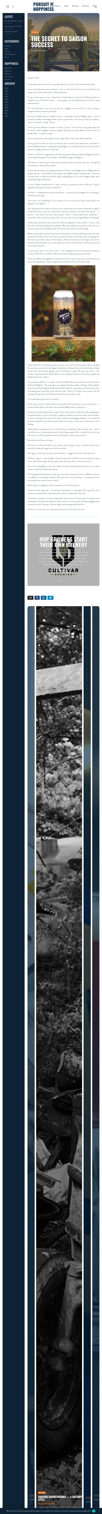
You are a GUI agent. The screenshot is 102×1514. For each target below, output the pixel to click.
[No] (100, 1511)
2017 (6, 113)
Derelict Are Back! (11, 31)
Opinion (7, 51)
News (6, 48)
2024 (7, 93)
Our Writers (9, 76)
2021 (6, 102)
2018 (6, 110)
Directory (85, 6)
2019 (6, 107)
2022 (6, 99)
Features (57, 6)
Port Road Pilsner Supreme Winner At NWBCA (14, 21)
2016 (6, 116)
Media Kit (94, 7)
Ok (94, 1511)
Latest (66, 6)
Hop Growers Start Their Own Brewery (14, 26)
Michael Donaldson (40, 50)
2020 (7, 105)
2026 (6, 88)
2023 (6, 96)
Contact (7, 79)
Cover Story (70, 550)
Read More (63, 570)
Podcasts (75, 6)
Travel (7, 57)
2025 (6, 91)
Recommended (10, 54)
